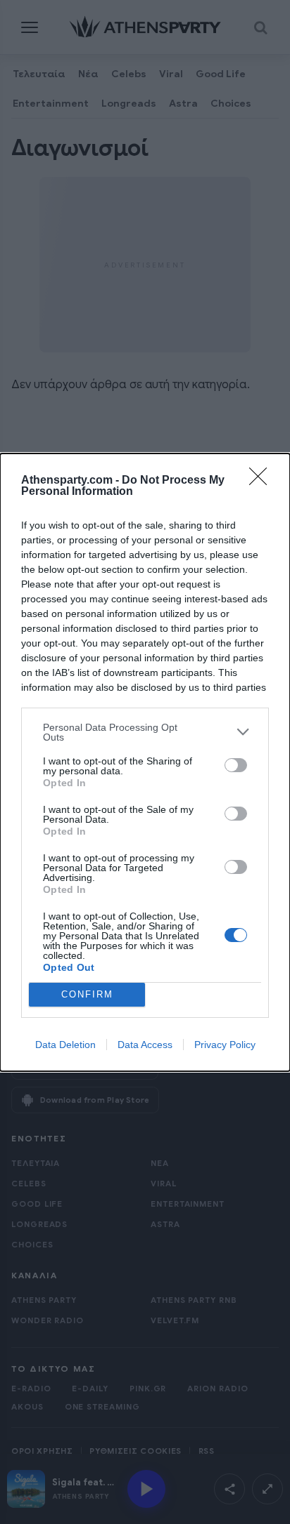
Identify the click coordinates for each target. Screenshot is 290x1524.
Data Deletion (65, 1044)
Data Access (145, 1044)
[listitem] (145, 732)
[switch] (236, 765)
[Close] (262, 481)
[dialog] (145, 762)
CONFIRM (87, 994)
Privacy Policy (225, 1044)
